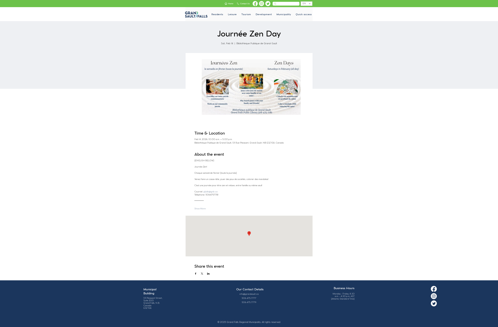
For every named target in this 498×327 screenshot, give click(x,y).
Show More (200, 209)
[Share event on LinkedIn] (208, 274)
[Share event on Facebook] (195, 274)
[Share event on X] (202, 274)
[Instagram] (261, 3)
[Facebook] (255, 3)
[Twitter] (267, 3)
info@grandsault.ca (249, 294)
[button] (217, 14)
